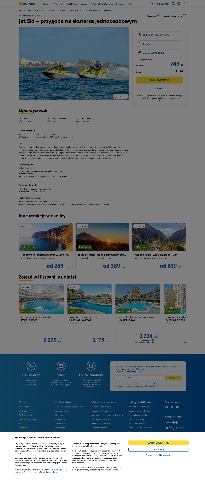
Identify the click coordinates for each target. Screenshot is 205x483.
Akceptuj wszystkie (159, 443)
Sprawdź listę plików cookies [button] (158, 455)
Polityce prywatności (97, 446)
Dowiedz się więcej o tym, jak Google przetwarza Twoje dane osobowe (41, 471)
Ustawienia (163, 450)
